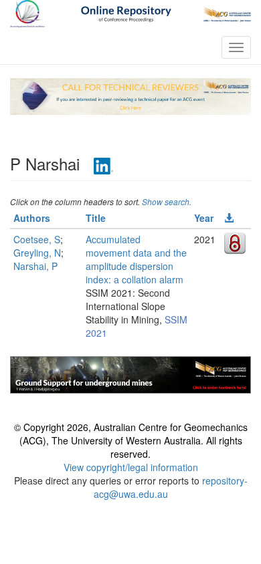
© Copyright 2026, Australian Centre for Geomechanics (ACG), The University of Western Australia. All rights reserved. (131, 440)
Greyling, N (37, 252)
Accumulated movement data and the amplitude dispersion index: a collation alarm (136, 259)
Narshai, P (35, 266)
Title (96, 218)
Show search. (166, 201)
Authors (31, 218)
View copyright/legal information (131, 467)
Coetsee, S (36, 239)
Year (203, 218)
